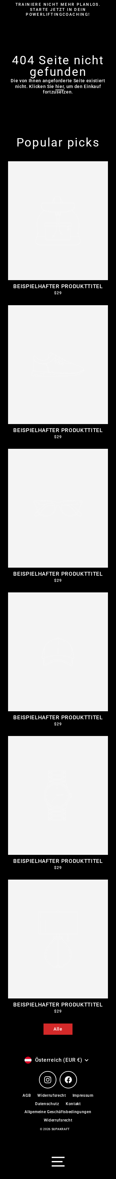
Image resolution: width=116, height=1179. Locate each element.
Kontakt (73, 1104)
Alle (58, 1029)
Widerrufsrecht (51, 1095)
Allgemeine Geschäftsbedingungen (57, 1112)
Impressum (82, 1095)
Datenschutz (47, 1104)
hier (59, 86)
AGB (27, 1095)
